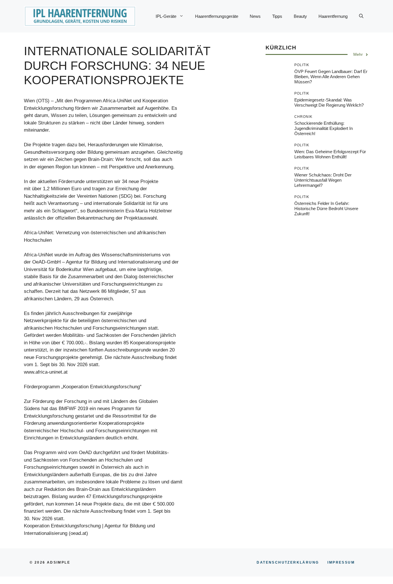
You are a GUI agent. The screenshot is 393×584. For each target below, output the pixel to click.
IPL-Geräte (166, 16)
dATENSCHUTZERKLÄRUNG (288, 562)
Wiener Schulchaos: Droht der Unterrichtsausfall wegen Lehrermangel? (323, 180)
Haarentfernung (333, 16)
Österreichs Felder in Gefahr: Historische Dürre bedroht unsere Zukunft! (326, 208)
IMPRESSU (341, 562)
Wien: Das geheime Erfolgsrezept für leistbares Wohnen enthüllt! (330, 154)
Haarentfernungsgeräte (216, 16)
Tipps (277, 16)
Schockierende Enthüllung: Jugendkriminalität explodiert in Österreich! (323, 128)
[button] (361, 16)
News (255, 16)
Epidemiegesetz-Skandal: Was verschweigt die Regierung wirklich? (329, 103)
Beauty (300, 16)
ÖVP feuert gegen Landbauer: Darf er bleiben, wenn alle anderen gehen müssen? (330, 76)
